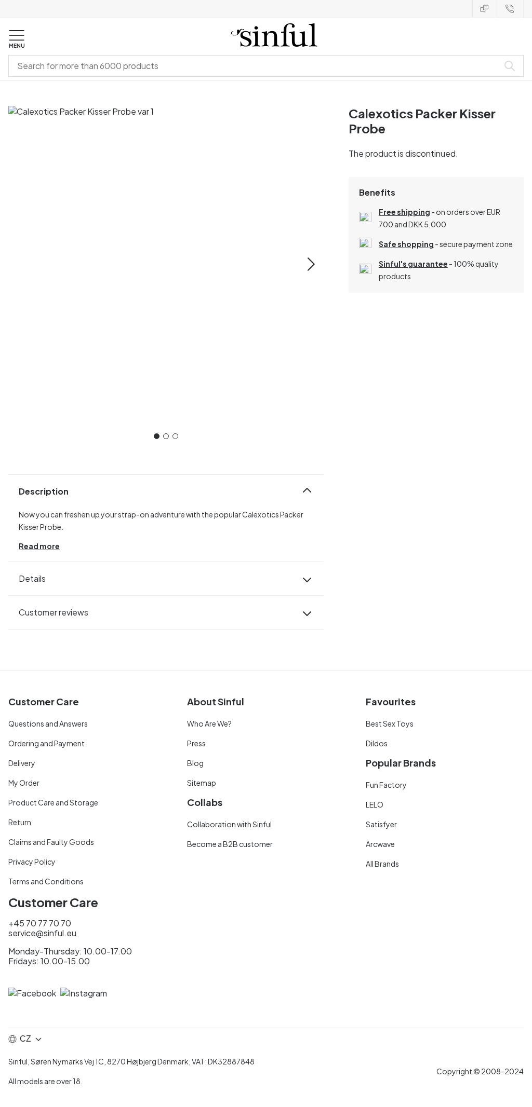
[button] (16, 39)
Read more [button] (39, 546)
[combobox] (255, 66)
